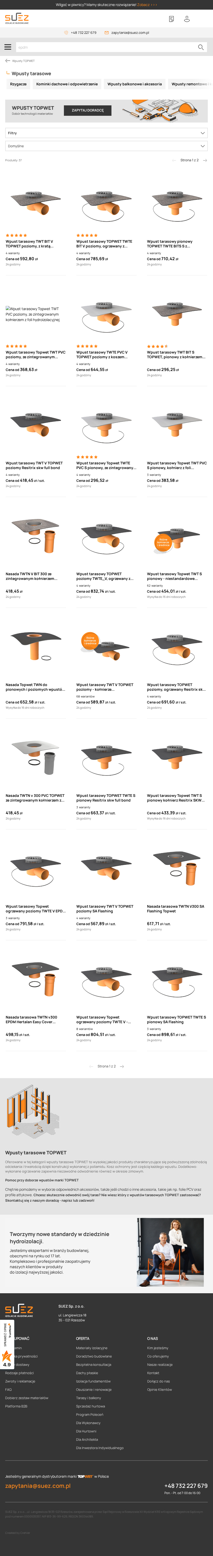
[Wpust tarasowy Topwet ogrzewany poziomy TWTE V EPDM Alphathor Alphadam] (36, 868)
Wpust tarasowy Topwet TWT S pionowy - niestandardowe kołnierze (174, 576)
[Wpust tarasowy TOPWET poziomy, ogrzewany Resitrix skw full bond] (177, 646)
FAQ (8, 1389)
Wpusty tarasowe (31, 73)
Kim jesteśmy (157, 1348)
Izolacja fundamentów (93, 1381)
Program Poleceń (89, 1414)
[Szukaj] (201, 47)
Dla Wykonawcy (88, 1422)
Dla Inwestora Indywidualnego (100, 1447)
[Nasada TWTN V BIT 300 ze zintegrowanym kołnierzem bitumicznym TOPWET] (36, 536)
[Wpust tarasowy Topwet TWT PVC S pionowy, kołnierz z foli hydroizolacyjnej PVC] (177, 425)
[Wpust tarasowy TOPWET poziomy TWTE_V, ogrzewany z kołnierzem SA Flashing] (106, 536)
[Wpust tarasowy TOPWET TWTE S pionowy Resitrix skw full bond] (106, 757)
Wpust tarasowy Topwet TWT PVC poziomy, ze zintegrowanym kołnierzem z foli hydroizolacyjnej (35, 354)
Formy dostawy (17, 1364)
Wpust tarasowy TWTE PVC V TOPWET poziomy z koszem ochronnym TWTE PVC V (102, 354)
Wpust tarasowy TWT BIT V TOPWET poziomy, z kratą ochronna (29, 243)
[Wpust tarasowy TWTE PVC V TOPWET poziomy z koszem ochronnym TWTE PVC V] (106, 314)
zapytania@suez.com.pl (130, 32)
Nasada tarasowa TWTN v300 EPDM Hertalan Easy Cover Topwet (31, 1019)
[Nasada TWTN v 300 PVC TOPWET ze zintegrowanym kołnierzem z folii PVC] (36, 757)
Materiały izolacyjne (92, 1348)
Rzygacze (18, 83)
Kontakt (153, 1373)
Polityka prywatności (21, 1356)
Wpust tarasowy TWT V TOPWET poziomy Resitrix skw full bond (34, 465)
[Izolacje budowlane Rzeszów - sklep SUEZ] (17, 18)
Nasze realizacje (160, 1364)
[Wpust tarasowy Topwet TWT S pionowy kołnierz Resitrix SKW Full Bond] (177, 757)
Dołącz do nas (158, 1381)
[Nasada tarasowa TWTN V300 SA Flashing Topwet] (177, 868)
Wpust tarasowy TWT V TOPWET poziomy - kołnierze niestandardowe (104, 687)
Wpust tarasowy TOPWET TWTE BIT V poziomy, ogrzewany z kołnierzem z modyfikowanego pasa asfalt (104, 243)
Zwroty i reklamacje (20, 1381)
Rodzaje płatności (19, 1373)
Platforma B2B (16, 1406)
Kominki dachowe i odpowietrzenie (67, 83)
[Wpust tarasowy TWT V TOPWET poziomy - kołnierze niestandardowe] (106, 646)
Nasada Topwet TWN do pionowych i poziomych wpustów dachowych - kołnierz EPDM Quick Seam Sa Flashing (35, 687)
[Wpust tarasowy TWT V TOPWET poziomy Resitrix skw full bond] (36, 425)
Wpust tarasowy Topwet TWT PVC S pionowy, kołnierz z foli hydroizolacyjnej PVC (177, 465)
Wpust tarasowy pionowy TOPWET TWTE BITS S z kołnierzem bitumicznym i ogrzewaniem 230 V (170, 243)
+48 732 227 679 (83, 32)
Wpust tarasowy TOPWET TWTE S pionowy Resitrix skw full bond (105, 798)
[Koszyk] (202, 18)
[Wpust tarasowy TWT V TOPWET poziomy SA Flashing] (106, 868)
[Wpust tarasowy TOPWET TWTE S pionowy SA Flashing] (177, 979)
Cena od (12, 259)
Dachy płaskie (87, 1373)
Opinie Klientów (159, 1389)
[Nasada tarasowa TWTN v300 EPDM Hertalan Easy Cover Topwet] (36, 979)
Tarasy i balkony (88, 1397)
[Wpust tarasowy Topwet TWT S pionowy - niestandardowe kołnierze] (177, 536)
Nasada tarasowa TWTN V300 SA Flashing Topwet (175, 908)
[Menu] (8, 46)
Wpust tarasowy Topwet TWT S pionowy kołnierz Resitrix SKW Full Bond (174, 798)
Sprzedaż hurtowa (90, 1406)
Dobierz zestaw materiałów (26, 1397)
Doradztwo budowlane (94, 1356)
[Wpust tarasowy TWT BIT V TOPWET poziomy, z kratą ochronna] (36, 203)
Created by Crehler (17, 1533)
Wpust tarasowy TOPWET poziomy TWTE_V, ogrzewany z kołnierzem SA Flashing (103, 576)
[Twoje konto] (187, 18)
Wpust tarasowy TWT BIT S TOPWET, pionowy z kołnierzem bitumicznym (174, 354)
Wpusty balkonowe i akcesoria (135, 83)
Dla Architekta (87, 1439)
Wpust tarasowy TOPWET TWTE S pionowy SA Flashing (176, 1019)
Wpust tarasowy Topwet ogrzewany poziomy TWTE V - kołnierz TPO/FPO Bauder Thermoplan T (102, 1019)
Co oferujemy (158, 1356)
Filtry (12, 133)
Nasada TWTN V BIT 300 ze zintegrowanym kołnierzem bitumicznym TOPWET (30, 576)
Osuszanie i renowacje (94, 1389)
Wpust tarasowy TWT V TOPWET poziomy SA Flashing (104, 908)
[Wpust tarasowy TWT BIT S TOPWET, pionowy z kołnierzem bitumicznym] (177, 314)
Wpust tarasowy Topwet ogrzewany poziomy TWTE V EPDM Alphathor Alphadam (36, 908)
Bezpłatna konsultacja (93, 1364)
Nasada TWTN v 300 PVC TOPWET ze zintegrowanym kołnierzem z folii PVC (35, 798)
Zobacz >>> (147, 4)
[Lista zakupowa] (171, 18)
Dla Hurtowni (86, 1431)
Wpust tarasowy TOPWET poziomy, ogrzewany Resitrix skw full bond (176, 687)
